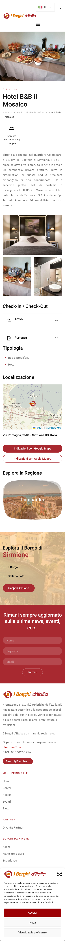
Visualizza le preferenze (32, 932)
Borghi (7, 788)
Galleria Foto (16, 576)
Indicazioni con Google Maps (32, 448)
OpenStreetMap (53, 427)
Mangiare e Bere (13, 853)
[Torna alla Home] (19, 16)
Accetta (32, 912)
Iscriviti (32, 672)
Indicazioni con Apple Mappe (32, 459)
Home (6, 781)
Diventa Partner (13, 827)
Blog (5, 808)
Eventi (7, 801)
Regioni (7, 794)
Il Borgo (13, 567)
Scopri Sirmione (18, 588)
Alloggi (7, 847)
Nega (32, 922)
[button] (59, 874)
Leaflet (38, 427)
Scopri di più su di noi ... (18, 761)
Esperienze (10, 860)
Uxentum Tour (12, 747)
